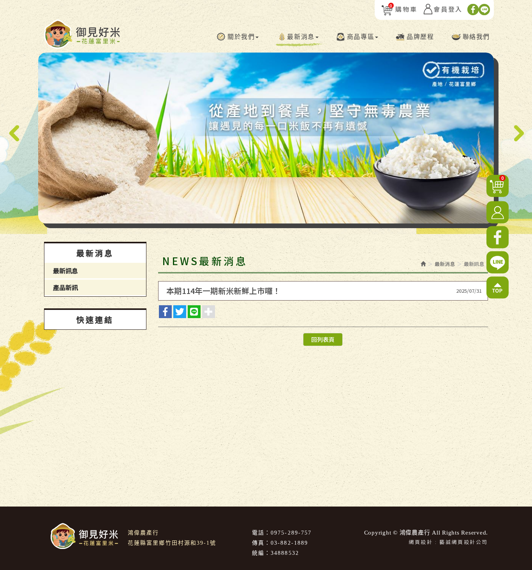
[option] (266, 138)
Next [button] (518, 133)
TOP (497, 287)
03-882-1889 (289, 543)
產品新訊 (65, 287)
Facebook (473, 9)
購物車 (403, 9)
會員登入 (448, 9)
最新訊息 (65, 270)
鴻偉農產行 (82, 34)
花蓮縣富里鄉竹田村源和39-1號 (172, 543)
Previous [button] (14, 133)
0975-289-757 (291, 533)
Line (484, 9)
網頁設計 (421, 541)
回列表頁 (323, 339)
